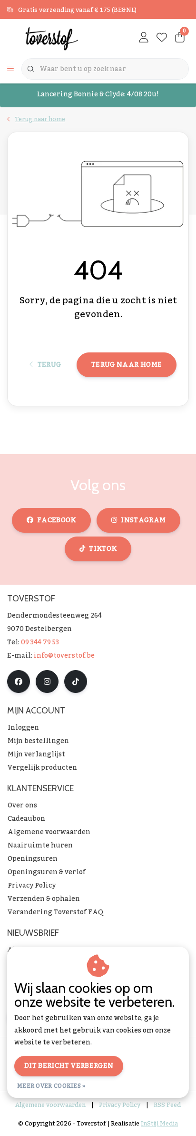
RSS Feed (167, 1105)
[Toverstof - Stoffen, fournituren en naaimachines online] (57, 38)
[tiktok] (75, 681)
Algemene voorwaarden (50, 1105)
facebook (56, 520)
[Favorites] (162, 38)
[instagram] (47, 681)
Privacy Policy (119, 1105)
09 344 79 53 (40, 642)
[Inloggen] (144, 38)
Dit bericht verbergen (68, 1066)
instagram (143, 520)
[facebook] (18, 681)
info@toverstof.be (64, 655)
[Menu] (10, 69)
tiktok (103, 549)
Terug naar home (126, 365)
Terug (49, 365)
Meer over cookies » (51, 1086)
